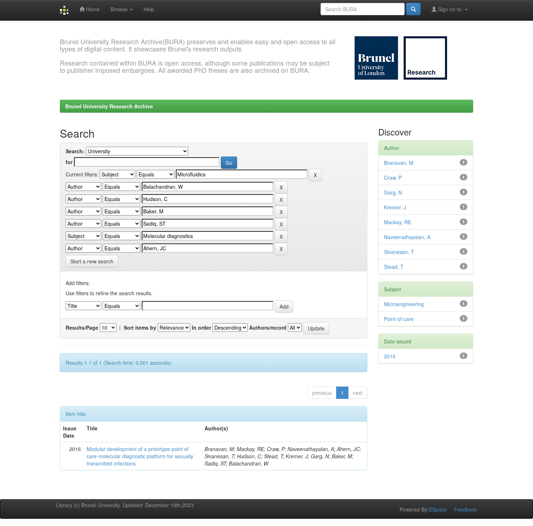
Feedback (465, 509)
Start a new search (91, 261)
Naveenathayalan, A (407, 237)
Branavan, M (398, 162)
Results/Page (82, 327)
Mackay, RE (397, 222)
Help (149, 9)
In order (201, 327)
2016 (390, 356)
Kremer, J (395, 207)
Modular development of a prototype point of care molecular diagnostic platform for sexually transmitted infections (140, 456)
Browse (120, 9)
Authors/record (267, 327)
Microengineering (404, 304)
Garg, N (393, 192)
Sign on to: (450, 9)
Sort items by (140, 327)
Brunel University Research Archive (109, 106)
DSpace (438, 509)
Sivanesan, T (399, 251)
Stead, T (394, 266)
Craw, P (393, 177)
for (69, 162)
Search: (75, 151)
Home (92, 9)
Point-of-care (399, 318)
